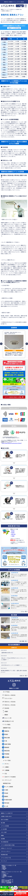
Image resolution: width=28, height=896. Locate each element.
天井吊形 (7, 708)
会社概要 (3, 838)
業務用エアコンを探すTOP (7, 813)
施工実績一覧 (23, 641)
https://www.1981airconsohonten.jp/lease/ (11, 443)
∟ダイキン (3, 872)
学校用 (6, 793)
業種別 (2, 835)
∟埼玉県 (3, 867)
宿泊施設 (7, 757)
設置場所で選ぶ (19, 9)
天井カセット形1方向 (10, 705)
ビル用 (6, 806)
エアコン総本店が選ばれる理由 (7, 845)
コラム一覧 (23, 611)
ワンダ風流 (7, 724)
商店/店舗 (7, 737)
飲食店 (6, 734)
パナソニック (8, 780)
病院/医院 (7, 750)
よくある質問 (4, 829)
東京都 (4, 531)
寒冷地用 (7, 803)
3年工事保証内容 (4, 842)
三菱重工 (7, 767)
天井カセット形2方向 (10, 701)
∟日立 (2, 877)
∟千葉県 (3, 869)
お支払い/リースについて (6, 848)
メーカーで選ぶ (7, 760)
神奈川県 (4, 532)
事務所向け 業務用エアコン (7, 10)
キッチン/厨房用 (9, 786)
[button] (1, 344)
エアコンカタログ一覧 (6, 857)
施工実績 (3, 822)
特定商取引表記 (4, 854)
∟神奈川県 (3, 868)
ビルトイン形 (8, 718)
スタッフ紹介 (4, 832)
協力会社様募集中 (14, 645)
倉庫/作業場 (8, 744)
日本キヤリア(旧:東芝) (10, 777)
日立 (6, 773)
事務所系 (7, 731)
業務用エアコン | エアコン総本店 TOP (8, 9)
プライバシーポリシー (6, 851)
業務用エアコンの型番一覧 (7, 880)
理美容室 (7, 747)
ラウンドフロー (8, 698)
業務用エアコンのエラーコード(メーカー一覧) (11, 871)
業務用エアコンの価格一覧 (7, 882)
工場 (6, 741)
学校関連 (7, 754)
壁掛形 (6, 714)
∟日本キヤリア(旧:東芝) (6, 876)
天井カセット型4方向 (10, 695)
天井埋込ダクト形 (9, 721)
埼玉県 (12, 532)
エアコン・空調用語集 (6, 882)
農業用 (6, 796)
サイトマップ (4, 861)
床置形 (6, 711)
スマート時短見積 (5, 881)
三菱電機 (7, 770)
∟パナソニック (4, 873)
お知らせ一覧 (23, 675)
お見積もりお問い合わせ (6, 816)
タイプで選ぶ (6, 692)
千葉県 (9, 531)
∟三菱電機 (3, 875)
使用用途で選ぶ (7, 783)
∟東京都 (3, 866)
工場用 (6, 790)
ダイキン (7, 764)
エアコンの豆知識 (5, 826)
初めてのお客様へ (5, 819)
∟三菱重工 (3, 874)
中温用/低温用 (8, 799)
